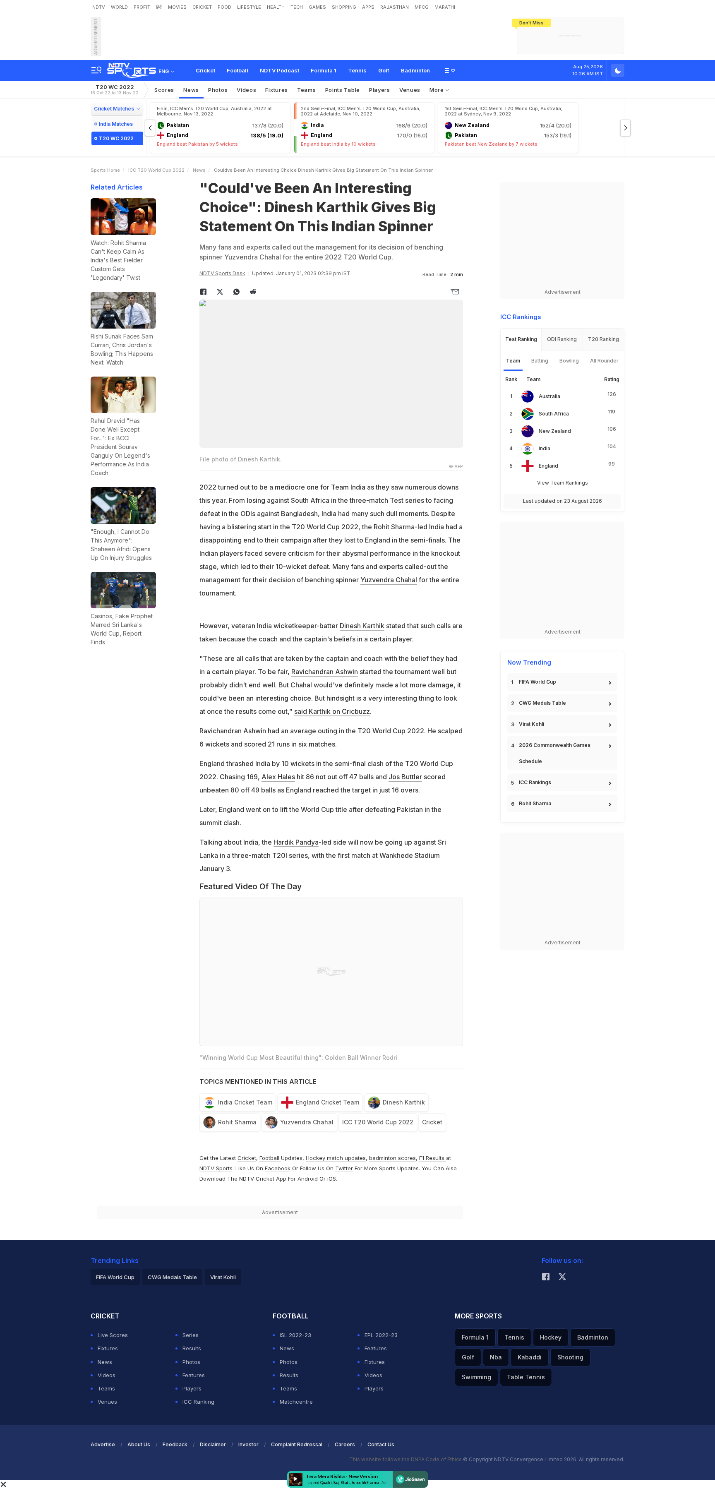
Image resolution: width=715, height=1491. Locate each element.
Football (237, 70)
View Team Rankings (562, 483)
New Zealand (555, 431)
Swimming (476, 1377)
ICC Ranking (198, 1401)
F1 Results (432, 1158)
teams (306, 89)
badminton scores (392, 1158)
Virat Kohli (531, 724)
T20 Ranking (603, 339)
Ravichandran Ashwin (324, 671)
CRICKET (202, 7)
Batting (539, 361)
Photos (218, 89)
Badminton (415, 70)
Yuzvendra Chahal (388, 580)
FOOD (224, 7)
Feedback (175, 1444)
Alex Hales (278, 777)
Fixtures (276, 89)
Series (190, 1335)
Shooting (570, 1357)
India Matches (116, 124)
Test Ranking (521, 339)
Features (193, 1375)
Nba (496, 1357)
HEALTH (276, 7)
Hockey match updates (336, 1158)
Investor (248, 1444)
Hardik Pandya (296, 842)
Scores (164, 89)
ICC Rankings (535, 782)
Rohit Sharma (237, 1122)
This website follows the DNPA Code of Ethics (406, 1459)
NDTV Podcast (279, 70)
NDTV (98, 7)
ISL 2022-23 (295, 1335)
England (548, 466)
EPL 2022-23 (381, 1335)
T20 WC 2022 (115, 89)
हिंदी (159, 7)
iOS (331, 1178)
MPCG (422, 7)
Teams (106, 1388)
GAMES (317, 7)
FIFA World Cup (537, 682)
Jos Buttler (405, 777)
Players (192, 1388)
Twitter (344, 1168)
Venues (409, 89)
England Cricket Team (327, 1102)
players (379, 89)
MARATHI (444, 7)
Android (308, 1178)
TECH (296, 7)
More (437, 89)
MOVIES (177, 7)
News (191, 89)
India (544, 448)
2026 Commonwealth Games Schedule (554, 753)
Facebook (277, 1168)
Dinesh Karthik (362, 626)
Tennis (357, 70)
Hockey (550, 1337)
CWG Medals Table (542, 703)
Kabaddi (530, 1357)
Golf (383, 70)
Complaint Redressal (296, 1444)
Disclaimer (213, 1444)
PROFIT (142, 7)
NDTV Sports (216, 1168)
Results (191, 1348)
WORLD (119, 7)
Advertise (103, 1444)
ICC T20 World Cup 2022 (156, 170)
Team (513, 361)
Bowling (569, 361)
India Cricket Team (245, 1102)
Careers (345, 1444)
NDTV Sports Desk (222, 273)
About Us (138, 1444)
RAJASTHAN (394, 7)
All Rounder (604, 361)
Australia (549, 396)
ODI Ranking (562, 339)
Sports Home (105, 170)
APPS (368, 7)
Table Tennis (526, 1377)
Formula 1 (323, 70)
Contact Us (380, 1444)
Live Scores (113, 1335)
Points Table (342, 89)
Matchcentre (296, 1401)
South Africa (554, 414)
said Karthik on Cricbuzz (332, 711)
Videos (246, 89)
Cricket (205, 70)
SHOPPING (344, 7)
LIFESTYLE (249, 7)
